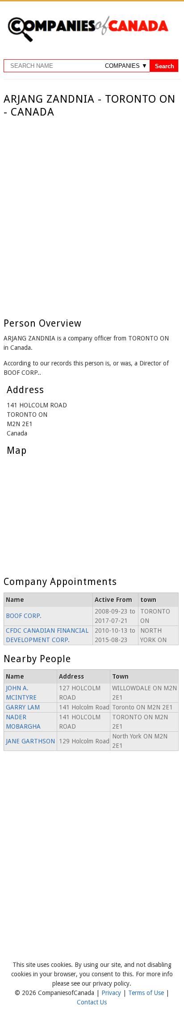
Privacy (112, 992)
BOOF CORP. (24, 615)
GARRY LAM (23, 707)
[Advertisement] (92, 215)
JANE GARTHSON (30, 741)
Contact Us (92, 1002)
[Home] (88, 40)
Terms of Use (147, 992)
